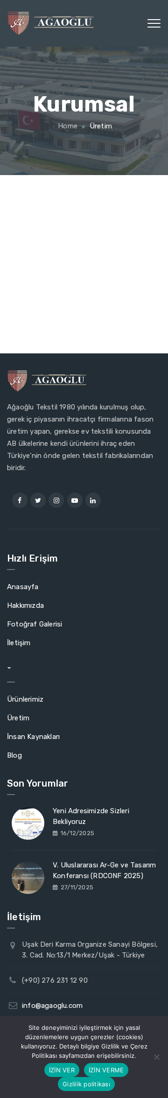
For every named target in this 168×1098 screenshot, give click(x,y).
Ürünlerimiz (25, 699)
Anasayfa (23, 587)
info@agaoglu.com (52, 1005)
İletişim (19, 643)
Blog (14, 755)
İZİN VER (62, 1070)
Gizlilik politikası (86, 1084)
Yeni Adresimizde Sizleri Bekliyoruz (91, 816)
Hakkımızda (25, 605)
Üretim (18, 718)
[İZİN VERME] (156, 1057)
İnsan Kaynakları (33, 736)
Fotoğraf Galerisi (34, 624)
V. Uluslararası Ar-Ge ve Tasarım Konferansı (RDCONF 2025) (104, 870)
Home (66, 126)
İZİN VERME (106, 1070)
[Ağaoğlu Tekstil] (50, 23)
